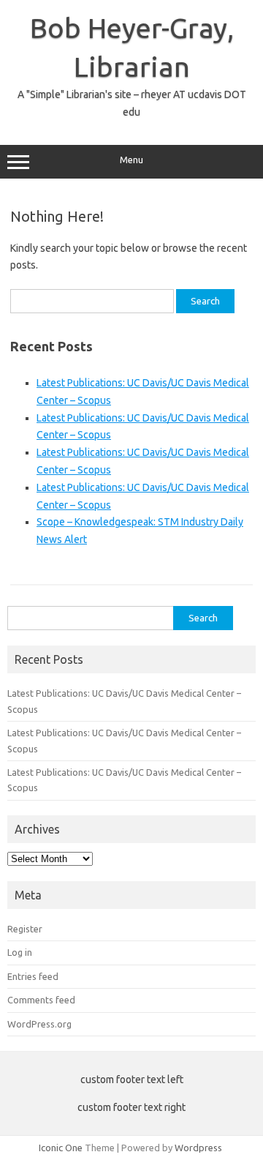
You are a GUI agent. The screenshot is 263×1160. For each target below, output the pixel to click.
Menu (131, 159)
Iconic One (61, 1147)
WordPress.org (39, 1024)
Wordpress (198, 1147)
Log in (19, 952)
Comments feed (41, 1000)
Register (24, 929)
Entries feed (32, 976)
